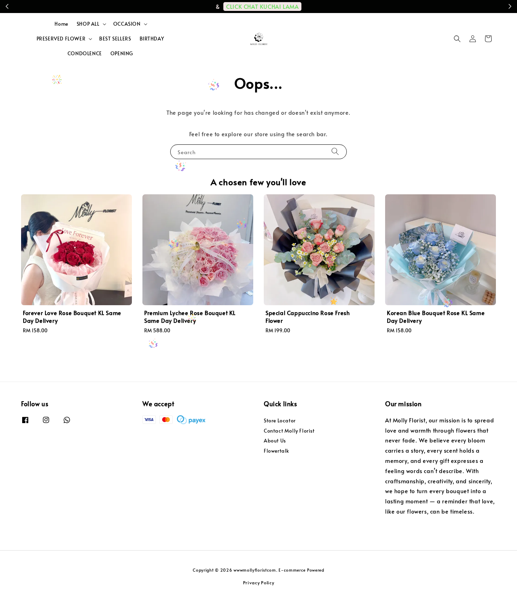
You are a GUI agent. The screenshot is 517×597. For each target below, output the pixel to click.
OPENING (121, 53)
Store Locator (280, 420)
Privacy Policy (258, 582)
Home (61, 23)
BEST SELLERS (115, 38)
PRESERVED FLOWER (61, 39)
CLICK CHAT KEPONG (349, 6)
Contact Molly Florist (289, 430)
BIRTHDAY (152, 38)
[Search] (335, 151)
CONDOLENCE (85, 53)
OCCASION (127, 24)
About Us (275, 440)
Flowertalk (276, 450)
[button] (457, 38)
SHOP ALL (88, 24)
